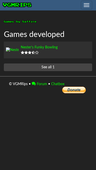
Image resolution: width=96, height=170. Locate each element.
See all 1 (48, 67)
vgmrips (17, 5)
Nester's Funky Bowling (39, 47)
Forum (41, 84)
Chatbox (58, 84)
